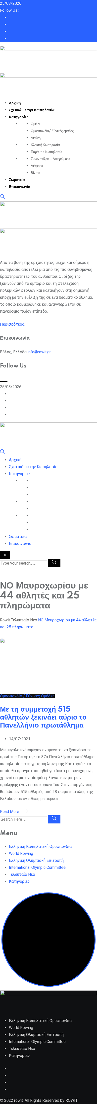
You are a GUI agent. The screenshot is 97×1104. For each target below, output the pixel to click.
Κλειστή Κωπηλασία (45, 145)
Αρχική (15, 103)
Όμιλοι (35, 124)
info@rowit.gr (39, 352)
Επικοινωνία (19, 187)
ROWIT (71, 1100)
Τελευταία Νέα (22, 874)
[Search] (2, 197)
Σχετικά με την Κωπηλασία (31, 110)
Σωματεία (17, 180)
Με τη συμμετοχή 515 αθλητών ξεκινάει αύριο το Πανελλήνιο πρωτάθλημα (43, 717)
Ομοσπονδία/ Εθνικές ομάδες (52, 131)
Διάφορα (37, 166)
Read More (10, 811)
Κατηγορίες (18, 117)
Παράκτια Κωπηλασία (46, 152)
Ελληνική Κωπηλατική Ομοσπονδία (40, 846)
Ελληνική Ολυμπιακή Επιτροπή (36, 860)
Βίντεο (35, 173)
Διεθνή (36, 138)
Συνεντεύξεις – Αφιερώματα (50, 159)
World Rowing (21, 853)
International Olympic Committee (37, 867)
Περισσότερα (12, 324)
